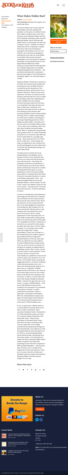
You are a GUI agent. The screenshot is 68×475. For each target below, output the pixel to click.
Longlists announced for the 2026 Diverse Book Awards (18, 451)
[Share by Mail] (44, 369)
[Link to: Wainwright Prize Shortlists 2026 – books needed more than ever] (4, 444)
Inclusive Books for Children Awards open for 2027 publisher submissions (19, 434)
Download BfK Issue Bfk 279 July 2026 (58, 41)
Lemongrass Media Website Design (35, 473)
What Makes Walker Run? (31, 16)
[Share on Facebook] (19, 369)
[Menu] (63, 5)
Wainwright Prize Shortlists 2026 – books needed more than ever (18, 443)
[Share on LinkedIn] (36, 369)
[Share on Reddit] (40, 369)
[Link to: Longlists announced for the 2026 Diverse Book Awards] (4, 452)
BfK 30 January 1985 (6, 22)
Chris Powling (27, 19)
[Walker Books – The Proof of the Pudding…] (1, 237)
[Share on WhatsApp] (27, 369)
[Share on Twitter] (23, 369)
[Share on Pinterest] (32, 369)
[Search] (58, 5)
